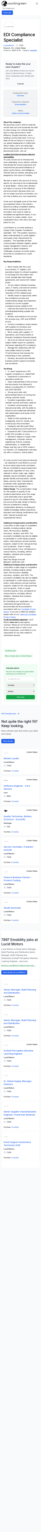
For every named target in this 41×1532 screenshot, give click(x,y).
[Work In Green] (14, 3)
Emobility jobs (10, 651)
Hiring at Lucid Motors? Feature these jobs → (18, 965)
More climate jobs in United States (18, 656)
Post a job (7, 13)
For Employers (9, 8)
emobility (33, 50)
